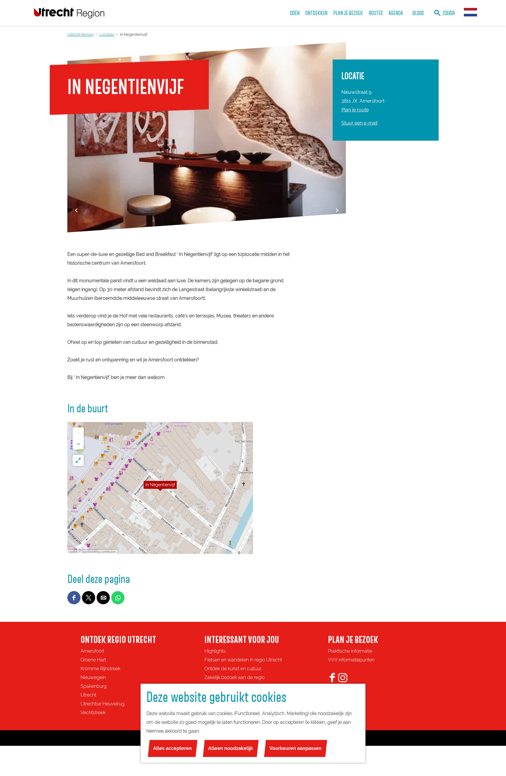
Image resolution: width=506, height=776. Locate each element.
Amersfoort (92, 651)
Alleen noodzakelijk (230, 748)
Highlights (215, 651)
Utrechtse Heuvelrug (102, 704)
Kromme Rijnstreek (100, 668)
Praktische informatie (350, 651)
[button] (160, 487)
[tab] (199, 210)
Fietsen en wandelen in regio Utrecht (243, 660)
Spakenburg (94, 686)
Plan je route (355, 110)
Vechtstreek (93, 712)
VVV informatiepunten (351, 660)
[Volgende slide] (336, 210)
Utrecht (88, 695)
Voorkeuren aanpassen (295, 748)
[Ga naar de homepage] (69, 12)
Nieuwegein (93, 677)
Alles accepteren (172, 748)
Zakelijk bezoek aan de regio (234, 677)
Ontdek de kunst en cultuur (232, 668)
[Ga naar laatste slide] (76, 210)
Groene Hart (93, 660)
